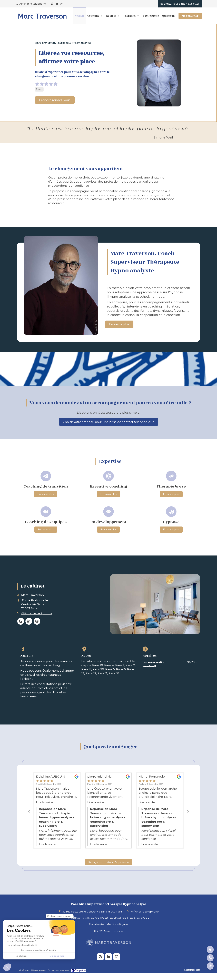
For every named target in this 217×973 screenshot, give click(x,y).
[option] (57, 810)
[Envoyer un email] (210, 966)
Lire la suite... (45, 802)
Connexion (192, 969)
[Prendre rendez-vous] (210, 949)
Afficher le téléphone (32, 3)
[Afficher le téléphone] (210, 957)
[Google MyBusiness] (52, 4)
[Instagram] (61, 4)
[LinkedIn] (57, 4)
